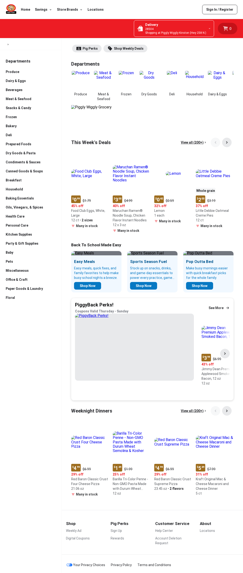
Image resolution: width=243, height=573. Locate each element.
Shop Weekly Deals (129, 48)
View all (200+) (192, 142)
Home (25, 9)
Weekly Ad (73, 531)
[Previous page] (215, 142)
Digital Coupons (78, 538)
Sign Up (116, 531)
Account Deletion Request (168, 540)
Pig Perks (90, 48)
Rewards (117, 538)
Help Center (164, 531)
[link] (219, 9)
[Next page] (227, 142)
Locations (96, 9)
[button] (90, 192)
